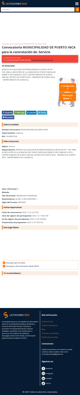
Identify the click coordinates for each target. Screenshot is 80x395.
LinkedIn (48, 378)
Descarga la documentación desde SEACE (22, 266)
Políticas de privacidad (50, 337)
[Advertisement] (40, 26)
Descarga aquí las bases (15, 263)
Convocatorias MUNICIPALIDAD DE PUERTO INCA (30, 44)
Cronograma (67, 86)
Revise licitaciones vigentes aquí (42, 60)
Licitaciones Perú (7, 44)
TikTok (48, 383)
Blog (43, 329)
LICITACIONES (16, 3)
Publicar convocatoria (49, 325)
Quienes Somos (47, 321)
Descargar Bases (67, 97)
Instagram (49, 373)
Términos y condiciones (50, 333)
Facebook (48, 368)
